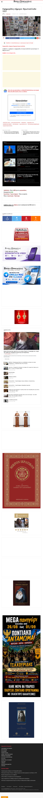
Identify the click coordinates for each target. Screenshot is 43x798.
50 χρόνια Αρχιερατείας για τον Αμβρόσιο (9, 774)
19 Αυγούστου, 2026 (12, 382)
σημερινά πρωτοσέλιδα (7, 125)
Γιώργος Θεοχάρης (21, 166)
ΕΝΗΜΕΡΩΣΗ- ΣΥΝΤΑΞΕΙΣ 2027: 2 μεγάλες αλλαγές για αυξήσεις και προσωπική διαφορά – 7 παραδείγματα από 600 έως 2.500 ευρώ (27, 162)
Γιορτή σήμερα (14, 194)
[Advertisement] (21, 62)
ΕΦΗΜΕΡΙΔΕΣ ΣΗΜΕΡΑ (7, 124)
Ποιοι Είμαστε (9, 786)
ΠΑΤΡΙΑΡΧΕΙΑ (3, 751)
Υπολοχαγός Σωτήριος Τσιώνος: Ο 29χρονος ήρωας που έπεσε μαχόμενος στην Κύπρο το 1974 (19, 772)
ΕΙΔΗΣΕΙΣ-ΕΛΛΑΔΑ (4, 752)
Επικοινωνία (15, 786)
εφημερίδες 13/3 (30, 122)
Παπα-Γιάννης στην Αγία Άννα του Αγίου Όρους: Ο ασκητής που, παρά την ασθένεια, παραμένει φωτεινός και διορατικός (21, 352)
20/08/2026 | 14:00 (25, 177)
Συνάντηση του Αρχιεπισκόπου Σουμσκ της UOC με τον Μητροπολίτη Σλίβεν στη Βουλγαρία (18, 780)
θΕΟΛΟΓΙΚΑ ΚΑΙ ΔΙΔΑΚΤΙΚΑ (6, 764)
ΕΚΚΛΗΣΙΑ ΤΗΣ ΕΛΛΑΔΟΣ (5, 755)
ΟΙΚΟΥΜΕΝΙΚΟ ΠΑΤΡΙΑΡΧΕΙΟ (6, 748)
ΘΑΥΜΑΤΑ (3, 762)
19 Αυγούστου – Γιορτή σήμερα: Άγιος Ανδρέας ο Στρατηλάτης (22, 381)
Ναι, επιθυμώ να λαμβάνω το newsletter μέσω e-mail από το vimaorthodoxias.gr (20, 116)
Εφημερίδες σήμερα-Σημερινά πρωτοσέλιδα (14, 46)
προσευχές (11, 196)
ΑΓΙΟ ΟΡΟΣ (3, 758)
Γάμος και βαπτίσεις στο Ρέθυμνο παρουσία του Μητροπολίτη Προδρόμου (15, 778)
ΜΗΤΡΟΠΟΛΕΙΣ (4, 749)
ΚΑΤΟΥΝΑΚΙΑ (12, 372)
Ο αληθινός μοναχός (13, 399)
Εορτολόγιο (7, 194)
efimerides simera (6, 122)
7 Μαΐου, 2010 (11, 378)
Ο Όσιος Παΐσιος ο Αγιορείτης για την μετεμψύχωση (11, 776)
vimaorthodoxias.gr (7, 788)
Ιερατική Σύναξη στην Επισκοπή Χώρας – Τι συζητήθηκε (27, 175)
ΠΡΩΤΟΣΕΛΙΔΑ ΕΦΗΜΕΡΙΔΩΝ (33, 124)
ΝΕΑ (15, 190)
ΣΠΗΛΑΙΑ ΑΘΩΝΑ (12, 376)
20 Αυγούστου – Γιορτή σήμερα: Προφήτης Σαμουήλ (19, 385)
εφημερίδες (23, 122)
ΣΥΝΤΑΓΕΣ (3, 765)
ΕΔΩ (12, 192)
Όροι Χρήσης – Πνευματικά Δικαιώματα (25, 786)
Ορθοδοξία (6, 190)
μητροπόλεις (23, 190)
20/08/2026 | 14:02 (27, 166)
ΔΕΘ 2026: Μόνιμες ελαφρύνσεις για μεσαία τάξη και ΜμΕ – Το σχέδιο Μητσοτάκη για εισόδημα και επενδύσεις (28, 148)
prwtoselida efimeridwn (15, 122)
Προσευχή (16, 196)
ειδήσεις (16, 205)
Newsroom (20, 177)
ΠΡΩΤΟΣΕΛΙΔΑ (15, 124)
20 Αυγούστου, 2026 (12, 386)
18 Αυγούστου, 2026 (12, 392)
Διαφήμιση (3, 786)
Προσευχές (3, 761)
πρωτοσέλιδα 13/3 (23, 124)
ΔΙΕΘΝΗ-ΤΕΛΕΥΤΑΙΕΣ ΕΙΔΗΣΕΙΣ (7, 754)
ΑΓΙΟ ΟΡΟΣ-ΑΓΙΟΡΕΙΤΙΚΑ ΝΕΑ (6, 757)
